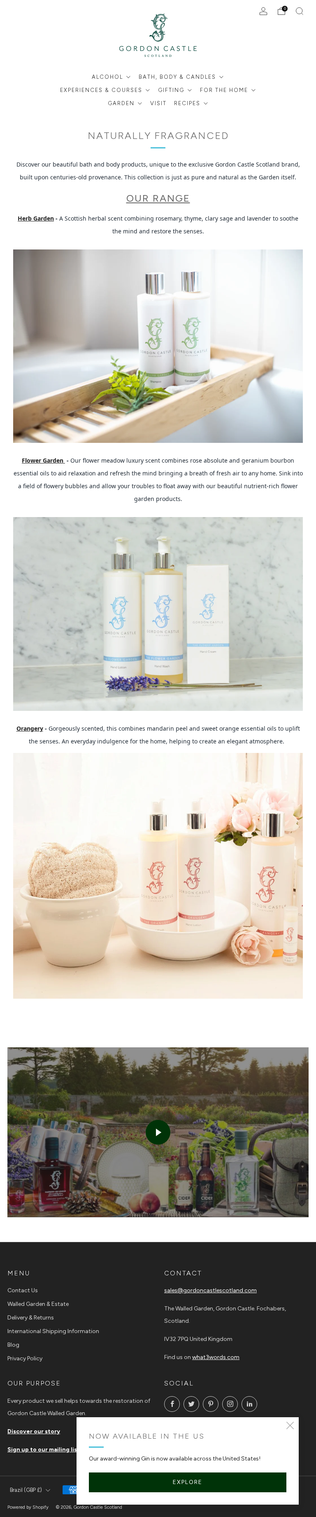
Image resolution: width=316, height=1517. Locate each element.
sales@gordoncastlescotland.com (210, 1290)
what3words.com (215, 1357)
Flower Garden (43, 460)
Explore (187, 1482)
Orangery (29, 728)
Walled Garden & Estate (38, 1304)
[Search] (299, 11)
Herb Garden (36, 218)
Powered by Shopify (28, 1507)
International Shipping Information (53, 1331)
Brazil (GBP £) (26, 1490)
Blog (13, 1344)
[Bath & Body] (158, 345)
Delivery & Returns (30, 1317)
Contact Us (22, 1290)
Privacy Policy (24, 1358)
